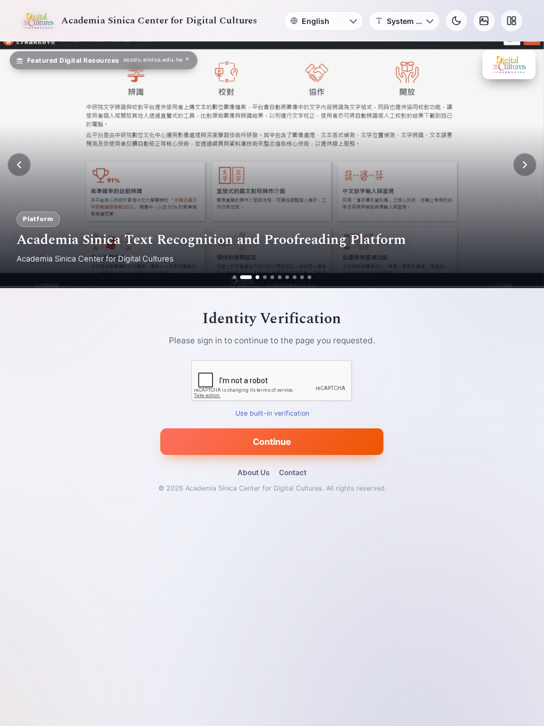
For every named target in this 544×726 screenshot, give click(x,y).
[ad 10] (309, 277)
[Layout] (511, 21)
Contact (293, 472)
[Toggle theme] (456, 21)
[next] (525, 164)
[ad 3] (253, 277)
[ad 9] (302, 277)
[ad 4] (265, 277)
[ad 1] (234, 277)
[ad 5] (272, 277)
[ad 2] (242, 277)
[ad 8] (294, 277)
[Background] (484, 21)
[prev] (19, 164)
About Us (253, 472)
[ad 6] (280, 277)
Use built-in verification (272, 414)
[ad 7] (287, 277)
